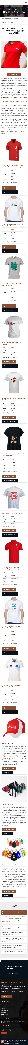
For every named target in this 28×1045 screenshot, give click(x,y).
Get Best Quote (9, 187)
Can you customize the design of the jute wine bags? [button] (12, 927)
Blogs (3, 1008)
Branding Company (14, 1043)
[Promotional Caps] (14, 728)
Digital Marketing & (5, 1043)
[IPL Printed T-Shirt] (14, 497)
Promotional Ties (7, 804)
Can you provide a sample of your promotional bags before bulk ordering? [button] (11, 940)
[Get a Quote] (2, 1041)
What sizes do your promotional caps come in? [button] (12, 952)
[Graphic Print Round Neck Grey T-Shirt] (14, 268)
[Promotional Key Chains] (14, 849)
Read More (6, 772)
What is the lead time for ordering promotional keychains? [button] (12, 946)
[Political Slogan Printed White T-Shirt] (14, 610)
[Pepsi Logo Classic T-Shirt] (14, 327)
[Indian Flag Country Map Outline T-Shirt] (14, 438)
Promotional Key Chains (9, 865)
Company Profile (6, 1006)
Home (2, 18)
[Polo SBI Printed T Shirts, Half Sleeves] (14, 669)
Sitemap (4, 1012)
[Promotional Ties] (14, 789)
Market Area (5, 1014)
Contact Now (13, 973)
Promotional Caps (7, 743)
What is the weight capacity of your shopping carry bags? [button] (12, 933)
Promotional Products (11, 18)
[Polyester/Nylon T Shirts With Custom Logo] (14, 551)
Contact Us (5, 1010)
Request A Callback (10, 192)
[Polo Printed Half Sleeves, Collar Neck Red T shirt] (14, 149)
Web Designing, (18, 1042)
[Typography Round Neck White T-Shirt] (14, 208)
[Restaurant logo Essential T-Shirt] (14, 382)
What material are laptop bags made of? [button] (12, 912)
